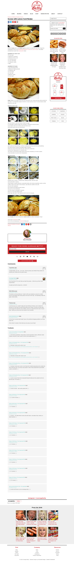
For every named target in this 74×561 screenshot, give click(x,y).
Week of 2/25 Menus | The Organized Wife (17, 468)
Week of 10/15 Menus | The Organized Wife (17, 423)
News (37, 549)
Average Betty (37, 6)
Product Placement (37, 555)
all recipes (54, 111)
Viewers (57, 549)
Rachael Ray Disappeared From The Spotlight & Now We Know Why (62, 65)
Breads (9, 16)
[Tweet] (11, 22)
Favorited (57, 552)
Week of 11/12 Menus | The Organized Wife (17, 432)
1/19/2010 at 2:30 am (13, 304)
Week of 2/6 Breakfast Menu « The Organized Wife (18, 342)
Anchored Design (42, 559)
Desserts (62, 114)
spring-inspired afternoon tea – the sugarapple (18, 486)
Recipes (18, 16)
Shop (57, 555)
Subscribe (17, 555)
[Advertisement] (58, 139)
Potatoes (54, 121)
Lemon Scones (35, 49)
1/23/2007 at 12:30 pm (13, 279)
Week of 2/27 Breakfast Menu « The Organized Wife (19, 352)
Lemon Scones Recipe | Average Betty (16, 331)
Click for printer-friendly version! (16, 24)
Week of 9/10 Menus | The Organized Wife (17, 412)
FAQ (37, 551)
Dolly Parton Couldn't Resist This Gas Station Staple (42, 539)
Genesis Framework (50, 559)
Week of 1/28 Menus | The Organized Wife (17, 459)
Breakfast (13, 16)
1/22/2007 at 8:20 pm (13, 269)
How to (57, 551)
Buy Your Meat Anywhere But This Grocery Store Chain (52, 523)
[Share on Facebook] (9, 22)
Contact (37, 552)
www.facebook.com (14, 316)
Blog (17, 549)
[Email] (17, 22)
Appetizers (62, 111)
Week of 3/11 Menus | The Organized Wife (17, 477)
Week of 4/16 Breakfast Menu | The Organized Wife (18, 375)
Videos (16, 552)
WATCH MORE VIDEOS (27, 260)
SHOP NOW (57, 98)
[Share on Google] (13, 22)
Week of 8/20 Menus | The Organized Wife (17, 403)
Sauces (21, 16)
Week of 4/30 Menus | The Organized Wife (17, 385)
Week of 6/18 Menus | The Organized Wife (17, 394)
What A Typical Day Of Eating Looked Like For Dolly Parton (21, 539)
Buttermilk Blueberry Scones (24, 49)
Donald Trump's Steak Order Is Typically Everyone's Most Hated (31, 523)
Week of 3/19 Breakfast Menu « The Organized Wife (19, 363)
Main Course (53, 117)
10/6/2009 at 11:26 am (13, 292)
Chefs (62, 121)
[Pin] (15, 22)
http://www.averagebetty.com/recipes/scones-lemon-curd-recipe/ (23, 346)
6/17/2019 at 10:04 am (13, 317)
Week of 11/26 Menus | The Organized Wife (17, 441)
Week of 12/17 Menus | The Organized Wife (17, 450)
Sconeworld (20, 50)
